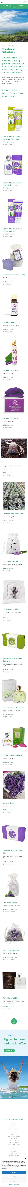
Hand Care (14, 1138)
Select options (10, 912)
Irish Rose (5, 90)
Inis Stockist (14, 7)
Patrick (4, 93)
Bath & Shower (14, 1140)
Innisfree (15, 90)
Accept (14, 1172)
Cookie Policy (10, 1184)
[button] (25, 1158)
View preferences (14, 1181)
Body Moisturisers (14, 1136)
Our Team (14, 1153)
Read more (8, 284)
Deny (14, 1176)
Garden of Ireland (16, 93)
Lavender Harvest (8, 96)
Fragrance (14, 1134)
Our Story (14, 1151)
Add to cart (9, 144)
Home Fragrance (14, 1142)
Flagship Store (14, 1155)
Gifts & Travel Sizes (14, 1144)
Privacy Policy (16, 1184)
